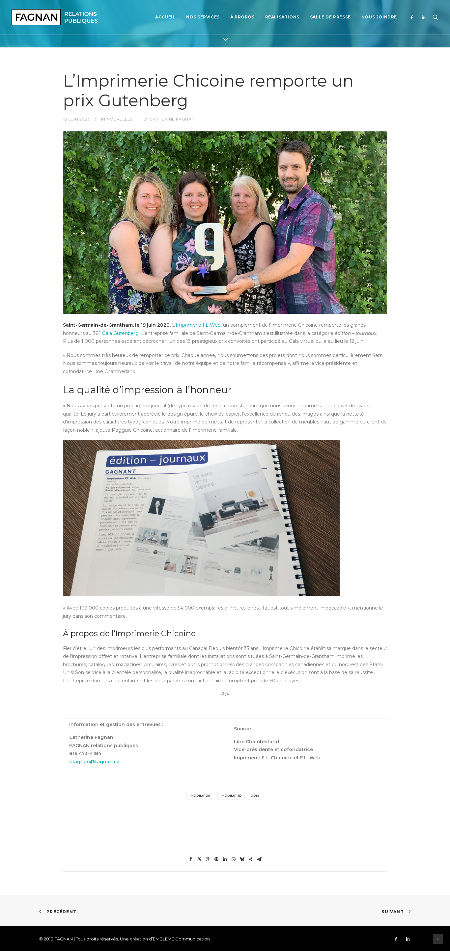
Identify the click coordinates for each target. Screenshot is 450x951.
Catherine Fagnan (172, 119)
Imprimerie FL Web (198, 325)
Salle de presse (330, 16)
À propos (242, 16)
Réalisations (282, 16)
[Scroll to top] (438, 938)
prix (255, 796)
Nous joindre (379, 16)
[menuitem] (165, 17)
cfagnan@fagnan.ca (94, 762)
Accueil (165, 16)
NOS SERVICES (203, 16)
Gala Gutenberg (120, 333)
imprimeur (231, 796)
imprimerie (200, 796)
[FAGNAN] (55, 17)
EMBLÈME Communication (181, 938)
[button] (413, 17)
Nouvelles (120, 119)
